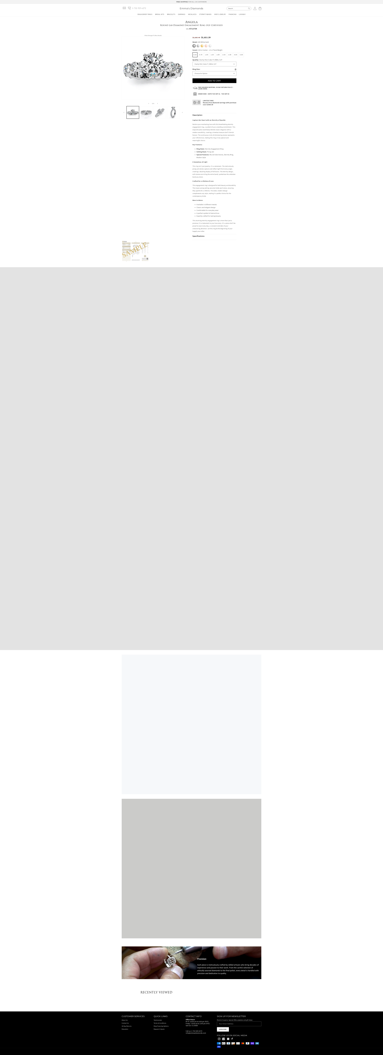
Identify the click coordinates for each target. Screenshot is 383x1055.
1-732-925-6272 (196, 1031)
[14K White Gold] (198, 45)
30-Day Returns (126, 1026)
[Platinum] (210, 45)
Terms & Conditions (160, 1023)
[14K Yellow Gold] (202, 45)
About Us (125, 1020)
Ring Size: (196, 69)
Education (125, 1029)
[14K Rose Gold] (206, 45)
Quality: (207, 60)
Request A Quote (159, 1029)
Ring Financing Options (161, 1026)
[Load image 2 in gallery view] (146, 112)
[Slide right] (157, 103)
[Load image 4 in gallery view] (173, 112)
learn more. (203, 89)
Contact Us (125, 1023)
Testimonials (158, 1020)
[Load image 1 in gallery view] (133, 112)
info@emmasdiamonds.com (196, 1033)
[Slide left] (149, 103)
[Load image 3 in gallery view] (159, 112)
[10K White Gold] (194, 45)
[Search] (249, 8)
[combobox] (239, 8)
